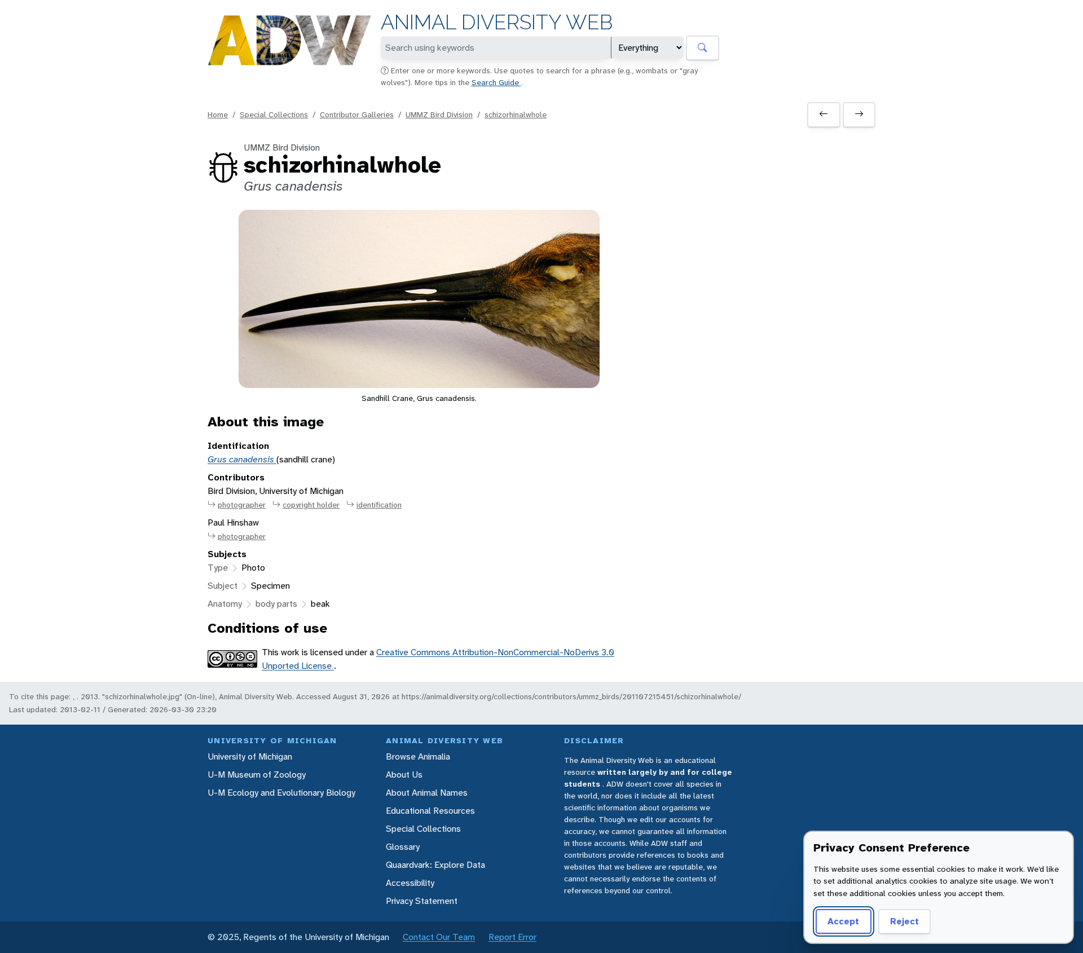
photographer (242, 505)
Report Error (512, 937)
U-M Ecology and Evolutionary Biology (281, 792)
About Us (404, 774)
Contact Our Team (439, 937)
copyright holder (311, 505)
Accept (843, 921)
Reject (904, 921)
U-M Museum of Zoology (257, 774)
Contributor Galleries (357, 114)
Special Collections (274, 114)
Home (218, 114)
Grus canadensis (242, 459)
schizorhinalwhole (516, 114)
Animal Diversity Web (497, 22)
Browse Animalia (418, 756)
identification (379, 505)
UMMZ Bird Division (439, 114)
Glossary (403, 847)
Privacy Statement (421, 901)
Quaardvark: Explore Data (435, 865)
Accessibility (410, 883)
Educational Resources (430, 811)
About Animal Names (427, 792)
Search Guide (496, 82)
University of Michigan (250, 756)
